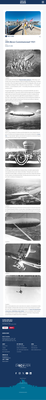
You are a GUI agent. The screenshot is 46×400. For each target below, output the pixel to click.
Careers (4, 347)
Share (40, 37)
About (3, 344)
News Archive (34, 345)
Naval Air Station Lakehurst (25, 79)
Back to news (11, 36)
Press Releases (34, 347)
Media (32, 344)
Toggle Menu (43, 2)
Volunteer (19, 351)
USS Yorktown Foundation (22, 349)
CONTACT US (5, 354)
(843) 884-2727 (5, 356)
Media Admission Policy (36, 349)
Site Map (23, 387)
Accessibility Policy (23, 383)
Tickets (5, 327)
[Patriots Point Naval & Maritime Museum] (23, 2)
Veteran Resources (23, 392)
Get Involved (20, 344)
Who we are (4, 345)
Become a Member (20, 345)
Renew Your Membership (22, 347)
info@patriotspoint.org (7, 357)
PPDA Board (4, 349)
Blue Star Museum (6, 351)
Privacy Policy (23, 378)
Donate (11, 327)
